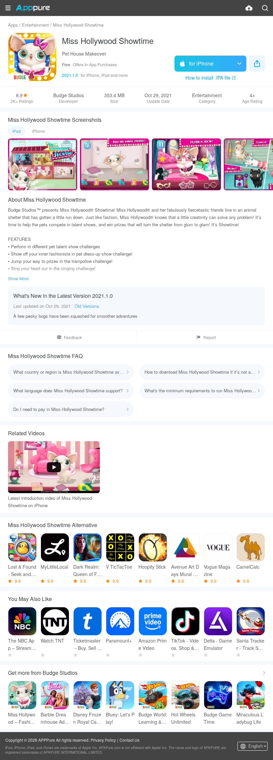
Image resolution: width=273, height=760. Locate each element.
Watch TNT (52, 640)
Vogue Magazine (217, 570)
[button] (8, 8)
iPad (16, 131)
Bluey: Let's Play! (120, 718)
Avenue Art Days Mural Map (185, 570)
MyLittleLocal (54, 566)
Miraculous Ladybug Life (249, 718)
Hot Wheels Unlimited (183, 718)
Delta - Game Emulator (218, 644)
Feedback (73, 337)
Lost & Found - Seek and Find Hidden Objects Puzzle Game (22, 570)
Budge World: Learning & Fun (152, 718)
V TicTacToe (119, 566)
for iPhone (201, 63)
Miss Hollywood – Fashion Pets (22, 718)
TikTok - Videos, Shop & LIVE (185, 644)
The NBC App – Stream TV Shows (22, 644)
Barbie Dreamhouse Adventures (54, 718)
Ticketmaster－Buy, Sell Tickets (87, 644)
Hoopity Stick (152, 566)
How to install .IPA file (207, 77)
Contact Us (129, 740)
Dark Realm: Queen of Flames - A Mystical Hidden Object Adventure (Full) (87, 570)
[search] (265, 8)
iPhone (38, 131)
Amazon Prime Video (152, 644)
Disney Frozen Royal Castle (87, 718)
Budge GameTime (218, 718)
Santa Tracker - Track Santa (250, 644)
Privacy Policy (103, 740)
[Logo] (33, 8)
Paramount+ (119, 640)
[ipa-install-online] (249, 8)
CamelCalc (247, 566)
